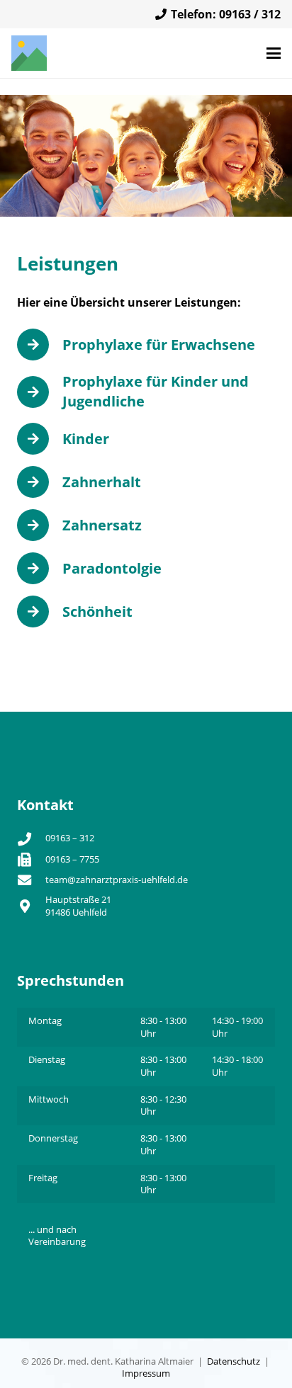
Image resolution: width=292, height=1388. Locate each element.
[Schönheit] (39, 611)
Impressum (146, 1373)
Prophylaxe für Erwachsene (158, 344)
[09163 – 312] (31, 839)
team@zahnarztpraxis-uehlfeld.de (116, 879)
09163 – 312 (69, 837)
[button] (273, 53)
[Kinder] (39, 439)
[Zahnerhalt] (39, 482)
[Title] (29, 53)
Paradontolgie (112, 568)
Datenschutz (233, 1361)
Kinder (85, 438)
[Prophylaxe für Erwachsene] (39, 344)
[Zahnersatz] (39, 525)
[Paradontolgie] (39, 568)
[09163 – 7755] (31, 859)
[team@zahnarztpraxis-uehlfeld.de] (31, 880)
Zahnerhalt (101, 481)
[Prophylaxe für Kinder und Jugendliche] (39, 392)
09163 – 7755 (72, 859)
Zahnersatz (102, 525)
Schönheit (97, 611)
